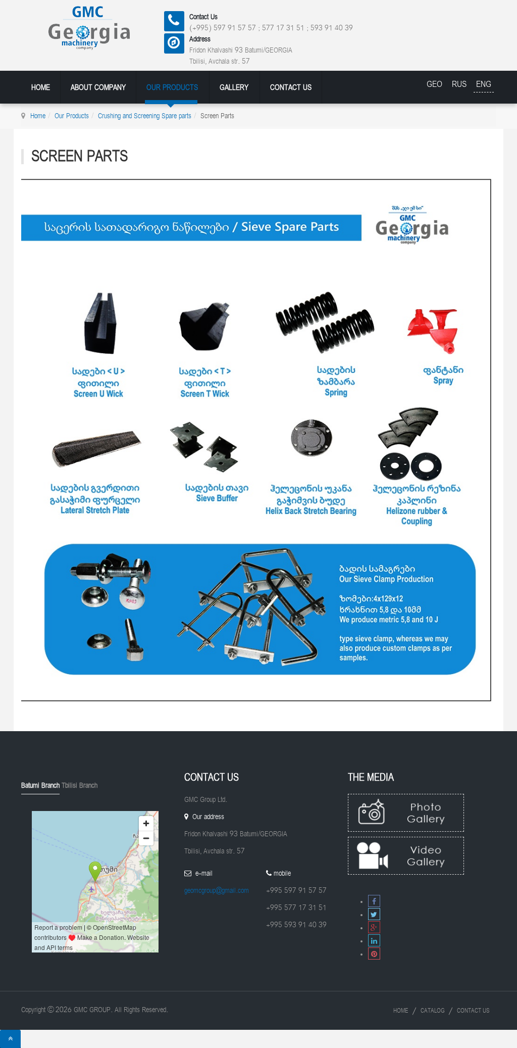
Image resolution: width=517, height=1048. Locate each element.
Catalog (433, 1011)
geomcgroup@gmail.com (216, 890)
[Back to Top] (10, 1039)
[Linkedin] (374, 941)
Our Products (172, 87)
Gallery (234, 87)
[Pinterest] (374, 954)
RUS (460, 84)
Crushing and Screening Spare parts (144, 116)
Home (40, 87)
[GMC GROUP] (102, 27)
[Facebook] (374, 901)
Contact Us (291, 87)
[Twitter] (374, 915)
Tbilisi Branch (79, 785)
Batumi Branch (40, 785)
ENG (483, 84)
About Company (98, 87)
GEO (436, 84)
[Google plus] (374, 928)
